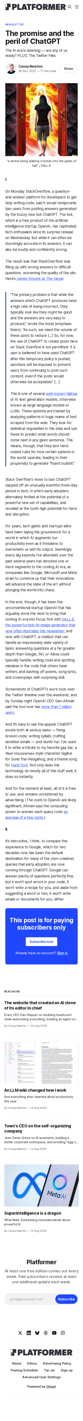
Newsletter (14, 24)
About (16, 1363)
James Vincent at (31, 279)
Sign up (67, 1370)
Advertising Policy (57, 1363)
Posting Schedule (24, 1370)
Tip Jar (49, 1370)
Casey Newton (31, 66)
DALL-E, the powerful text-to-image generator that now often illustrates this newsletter (40, 625)
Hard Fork (19, 765)
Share (68, 69)
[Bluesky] (37, 1333)
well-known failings (61, 394)
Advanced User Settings (41, 1377)
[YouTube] (54, 1333)
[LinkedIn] (29, 1333)
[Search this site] (69, 6)
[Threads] (46, 1333)
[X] (20, 1333)
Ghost (51, 1386)
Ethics (32, 1363)
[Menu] (76, 6)
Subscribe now (41, 941)
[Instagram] (63, 1333)
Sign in (62, 953)
